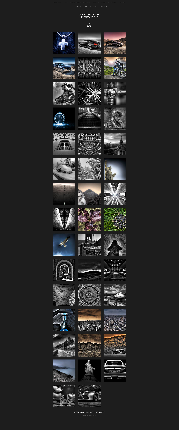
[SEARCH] (107, 6)
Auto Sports (57, 2)
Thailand (78, 6)
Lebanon (96, 2)
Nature (103, 2)
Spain (85, 6)
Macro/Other (112, 2)
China (66, 2)
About (101, 6)
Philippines (122, 2)
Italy (72, 2)
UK (90, 6)
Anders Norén (92, 415)
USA (95, 6)
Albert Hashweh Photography (89, 15)
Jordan (87, 2)
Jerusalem (79, 2)
